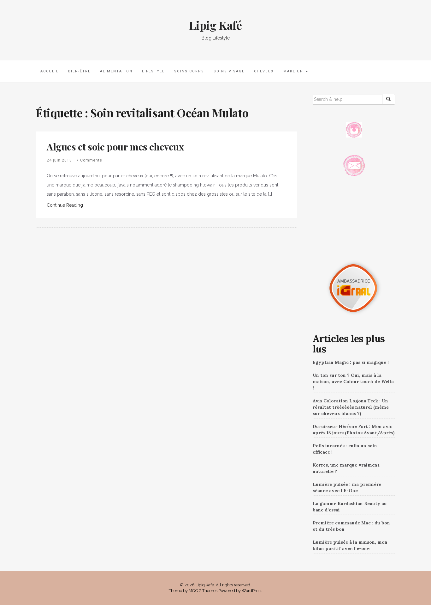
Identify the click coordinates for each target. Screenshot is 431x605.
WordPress (252, 590)
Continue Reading (65, 205)
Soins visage (229, 71)
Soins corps (189, 71)
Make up (294, 71)
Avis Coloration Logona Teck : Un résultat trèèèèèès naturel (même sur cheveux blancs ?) (351, 407)
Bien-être (79, 71)
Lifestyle (153, 71)
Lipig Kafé (215, 25)
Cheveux (264, 71)
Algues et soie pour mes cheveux (115, 146)
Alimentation (116, 71)
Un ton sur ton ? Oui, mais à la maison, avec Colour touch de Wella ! (353, 381)
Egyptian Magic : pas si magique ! (351, 362)
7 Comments (89, 160)
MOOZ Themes (203, 590)
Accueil (49, 71)
